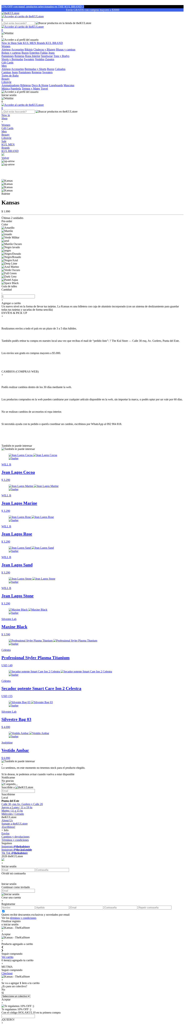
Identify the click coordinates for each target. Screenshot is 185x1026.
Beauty (5, 134)
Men (4, 131)
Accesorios (17, 49)
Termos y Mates (31, 88)
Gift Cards (7, 128)
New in (6, 43)
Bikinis (29, 49)
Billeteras (25, 85)
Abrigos (6, 49)
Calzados (60, 69)
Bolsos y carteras (11, 52)
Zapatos (49, 59)
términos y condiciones (23, 917)
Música (5, 88)
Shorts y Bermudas (12, 59)
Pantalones (7, 56)
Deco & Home (40, 85)
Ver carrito (7, 957)
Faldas (44, 52)
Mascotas (69, 85)
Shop (14, 43)
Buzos (25, 52)
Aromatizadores (10, 85)
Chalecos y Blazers (44, 49)
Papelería (15, 88)
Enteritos (34, 52)
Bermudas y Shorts (35, 69)
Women (5, 124)
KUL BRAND (54, 43)
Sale (20, 43)
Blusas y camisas (65, 49)
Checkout (6, 973)
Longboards (56, 85)
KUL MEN (30, 43)
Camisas (6, 72)
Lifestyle (6, 137)
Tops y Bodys (61, 56)
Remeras (19, 56)
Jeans (51, 52)
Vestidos (39, 59)
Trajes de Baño (10, 75)
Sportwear (47, 56)
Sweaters (29, 59)
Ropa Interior (32, 56)
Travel (44, 88)
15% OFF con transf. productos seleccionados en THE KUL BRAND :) (42, 6)
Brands (41, 43)
